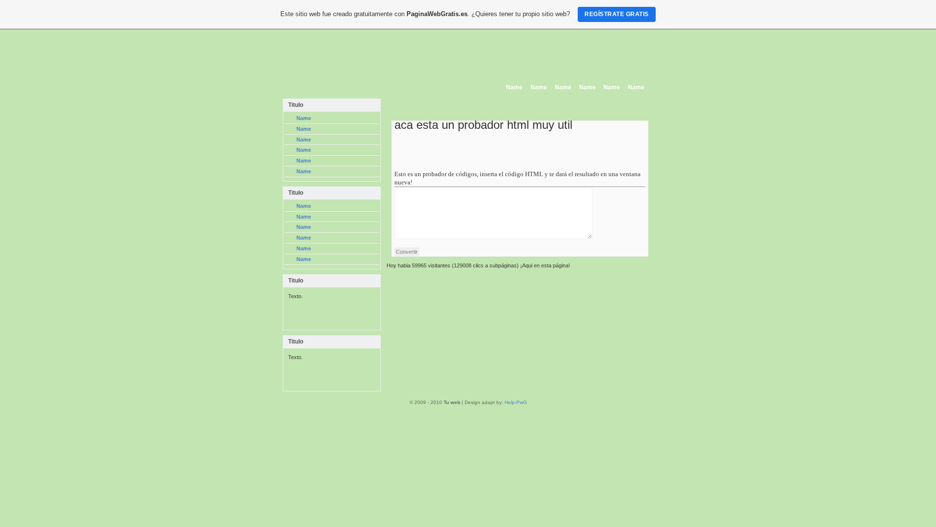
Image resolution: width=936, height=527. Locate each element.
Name (514, 87)
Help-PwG (516, 402)
